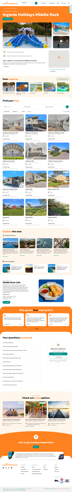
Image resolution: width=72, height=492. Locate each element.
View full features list (63, 79)
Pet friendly (6, 111)
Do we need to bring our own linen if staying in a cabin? (15, 350)
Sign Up (36, 446)
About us (56, 467)
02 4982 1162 (59, 357)
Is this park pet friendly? (8, 342)
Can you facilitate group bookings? (10, 346)
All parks (23, 467)
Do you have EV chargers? (8, 377)
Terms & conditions (52, 488)
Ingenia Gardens (13, 490)
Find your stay (8, 18)
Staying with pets (36, 471)
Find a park (43, 3)
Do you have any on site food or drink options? (13, 381)
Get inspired (52, 3)
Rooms (23, 111)
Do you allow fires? (7, 361)
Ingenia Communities (20, 488)
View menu (6, 302)
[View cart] (68, 3)
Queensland (23, 469)
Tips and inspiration (36, 469)
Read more (6, 66)
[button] (59, 57)
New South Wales (25, 471)
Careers (56, 469)
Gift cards (63, 3)
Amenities (15, 111)
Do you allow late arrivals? (8, 354)
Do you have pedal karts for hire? (10, 384)
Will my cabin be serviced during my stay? (12, 358)
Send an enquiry (58, 353)
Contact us (45, 469)
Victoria (22, 473)
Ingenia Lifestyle (6, 490)
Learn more (5, 256)
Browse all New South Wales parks (10, 8)
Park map (53, 71)
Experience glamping (36, 473)
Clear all (29, 111)
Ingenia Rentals (22, 490)
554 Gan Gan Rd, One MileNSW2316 (58, 69)
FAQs (44, 467)
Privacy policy (46, 488)
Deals (58, 3)
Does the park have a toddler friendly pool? (12, 369)
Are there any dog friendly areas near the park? (13, 373)
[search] (67, 106)
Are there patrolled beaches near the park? (12, 365)
